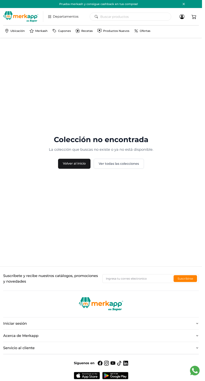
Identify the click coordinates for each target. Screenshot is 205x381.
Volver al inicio (74, 163)
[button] (194, 16)
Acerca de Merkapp (20, 336)
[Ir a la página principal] (20, 16)
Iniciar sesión (15, 323)
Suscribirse (185, 278)
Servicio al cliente (19, 348)
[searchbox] (132, 16)
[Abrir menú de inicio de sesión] (182, 16)
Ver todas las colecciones (119, 164)
